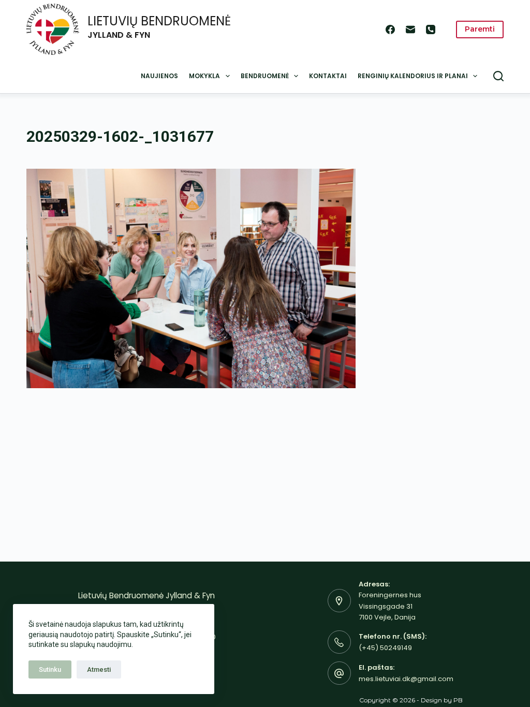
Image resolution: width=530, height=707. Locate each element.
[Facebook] (390, 29)
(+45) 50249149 (385, 648)
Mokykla (204, 75)
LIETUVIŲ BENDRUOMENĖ (159, 21)
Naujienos (159, 75)
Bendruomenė (265, 75)
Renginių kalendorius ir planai (413, 75)
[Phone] (430, 29)
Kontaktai (328, 75)
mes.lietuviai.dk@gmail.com (406, 679)
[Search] (498, 76)
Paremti (480, 29)
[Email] (410, 29)
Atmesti (99, 669)
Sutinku (50, 669)
